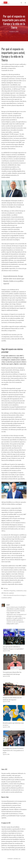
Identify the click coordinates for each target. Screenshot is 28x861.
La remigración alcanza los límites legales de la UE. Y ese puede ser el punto (13, 750)
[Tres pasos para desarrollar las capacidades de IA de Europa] (14, 669)
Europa (6, 588)
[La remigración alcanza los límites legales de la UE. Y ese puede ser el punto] (14, 745)
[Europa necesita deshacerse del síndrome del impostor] (14, 694)
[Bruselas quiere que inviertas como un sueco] (14, 720)
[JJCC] (5, 3)
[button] (21, 3)
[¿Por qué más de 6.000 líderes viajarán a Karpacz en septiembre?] (14, 643)
